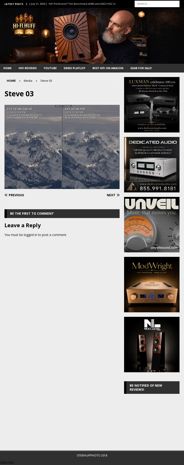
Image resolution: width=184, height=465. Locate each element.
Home (7, 68)
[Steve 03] (62, 186)
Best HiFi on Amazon (107, 68)
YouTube (50, 68)
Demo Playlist (74, 68)
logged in (30, 235)
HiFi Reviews (28, 68)
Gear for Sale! (141, 68)
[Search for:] (157, 3)
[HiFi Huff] (92, 61)
